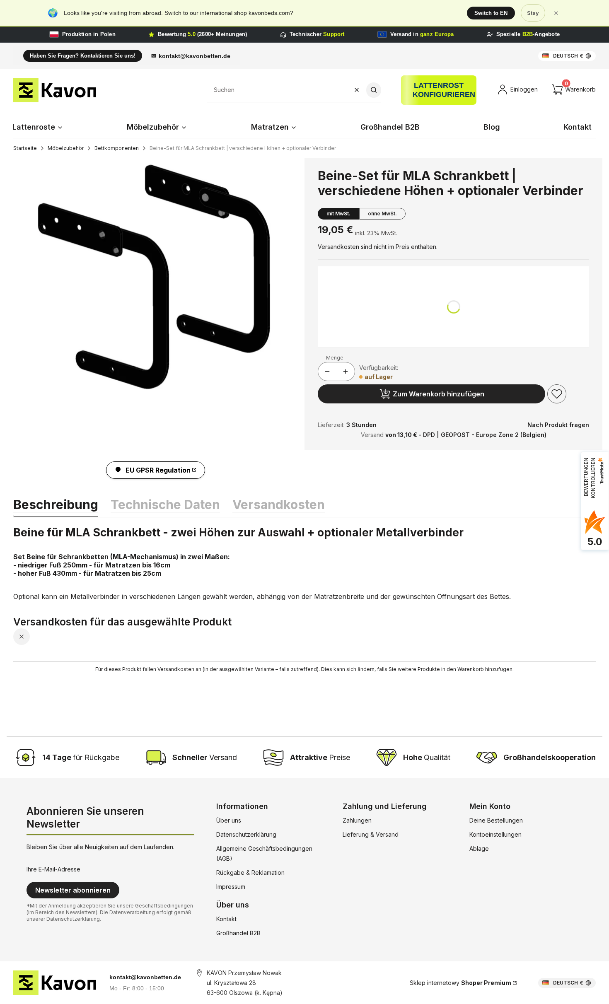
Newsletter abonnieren (73, 890)
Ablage (479, 848)
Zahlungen (357, 820)
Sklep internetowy (460, 982)
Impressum (230, 886)
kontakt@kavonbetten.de (194, 56)
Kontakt (226, 918)
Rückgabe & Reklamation (250, 872)
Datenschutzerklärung (246, 834)
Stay (533, 13)
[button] (373, 90)
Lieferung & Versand (371, 834)
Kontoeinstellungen (495, 834)
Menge (334, 358)
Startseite (25, 148)
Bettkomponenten (116, 148)
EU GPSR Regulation (158, 470)
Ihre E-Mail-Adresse (53, 869)
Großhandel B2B (238, 932)
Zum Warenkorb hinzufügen (438, 394)
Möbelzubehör (66, 148)
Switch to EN (491, 13)
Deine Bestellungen (496, 820)
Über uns (228, 820)
